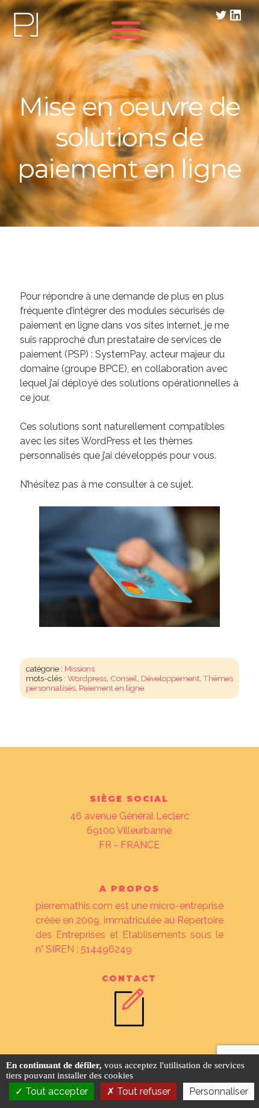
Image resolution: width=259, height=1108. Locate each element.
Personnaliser (218, 1091)
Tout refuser (142, 1091)
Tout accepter (55, 1091)
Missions (79, 668)
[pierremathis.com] (25, 36)
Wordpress (87, 678)
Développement (170, 678)
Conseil (123, 678)
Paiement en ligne (111, 688)
